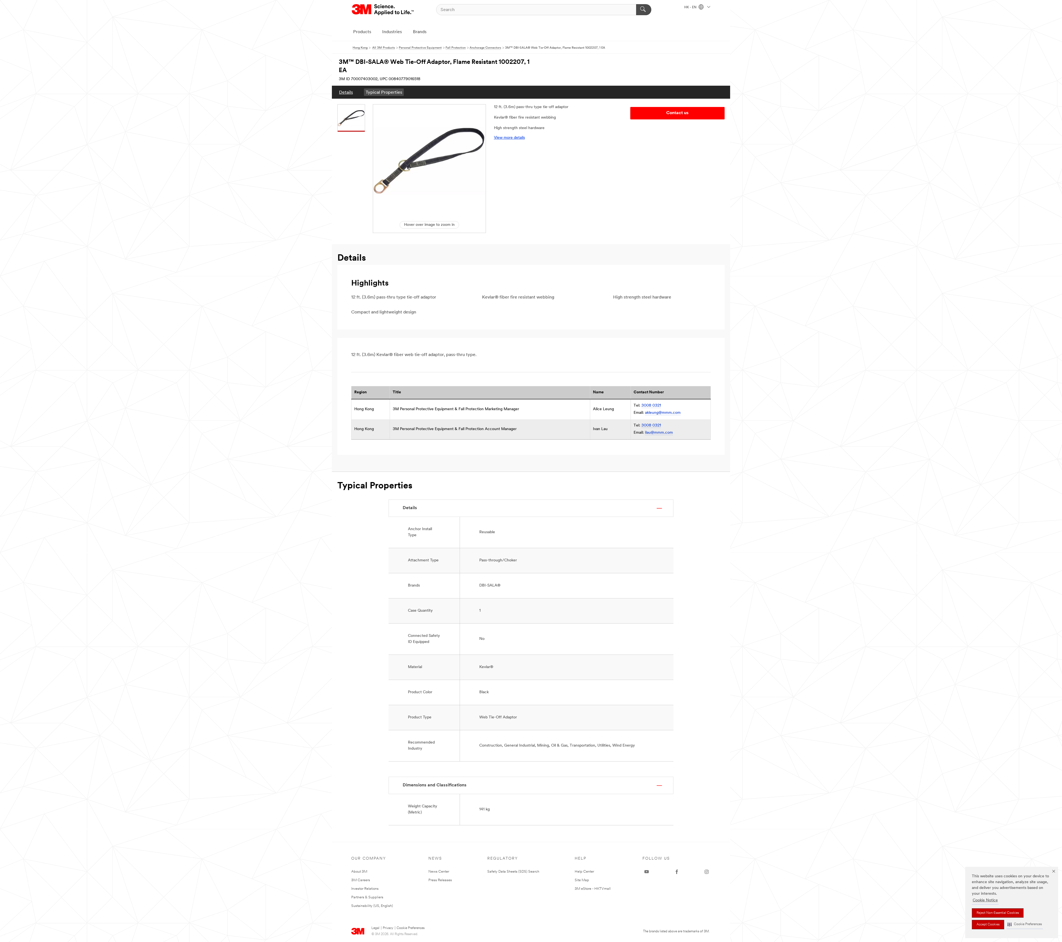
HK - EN (690, 7)
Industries (392, 32)
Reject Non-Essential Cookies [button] (998, 913)
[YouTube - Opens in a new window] (646, 872)
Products (362, 32)
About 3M (359, 871)
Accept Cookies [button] (988, 924)
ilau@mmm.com (659, 433)
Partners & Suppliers (367, 897)
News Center (438, 871)
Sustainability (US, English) (372, 906)
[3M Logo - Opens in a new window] (383, 9)
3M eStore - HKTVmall (593, 889)
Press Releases (440, 880)
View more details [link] (509, 138)
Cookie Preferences (411, 928)
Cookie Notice (985, 900)
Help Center (584, 871)
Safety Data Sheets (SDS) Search (513, 871)
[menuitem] (346, 92)
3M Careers (360, 880)
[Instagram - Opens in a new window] (706, 872)
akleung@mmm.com (663, 413)
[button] (1024, 924)
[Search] (643, 9)
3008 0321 (651, 406)
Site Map (582, 880)
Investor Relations (365, 889)
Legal (375, 928)
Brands (419, 32)
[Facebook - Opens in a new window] (677, 872)
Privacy (388, 928)
